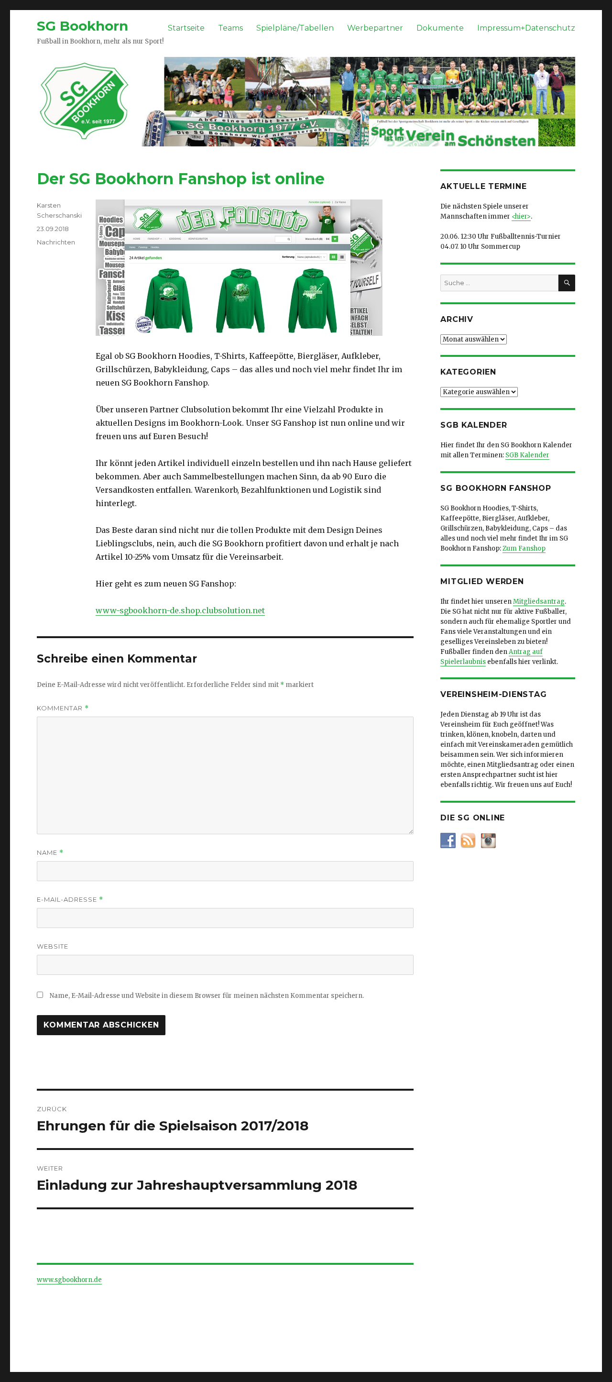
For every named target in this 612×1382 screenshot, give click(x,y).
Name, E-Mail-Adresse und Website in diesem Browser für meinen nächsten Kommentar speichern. (207, 996)
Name (50, 853)
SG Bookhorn (82, 26)
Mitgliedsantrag (539, 601)
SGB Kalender (527, 455)
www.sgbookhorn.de (69, 1280)
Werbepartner (375, 28)
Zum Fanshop (524, 548)
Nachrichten (56, 242)
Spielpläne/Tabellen (295, 28)
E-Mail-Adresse (70, 900)
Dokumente (440, 28)
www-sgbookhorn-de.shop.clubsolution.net (180, 610)
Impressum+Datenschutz (526, 28)
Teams (230, 28)
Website (52, 946)
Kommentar (63, 708)
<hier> (521, 216)
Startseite (186, 28)
